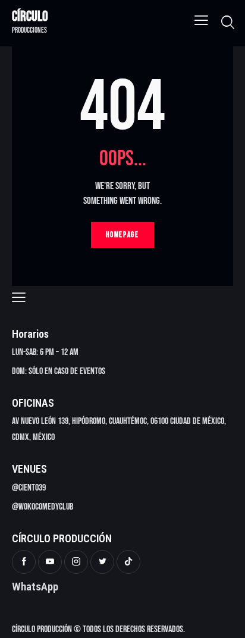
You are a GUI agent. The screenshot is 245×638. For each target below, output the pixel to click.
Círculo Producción (42, 629)
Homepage (122, 235)
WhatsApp (35, 586)
